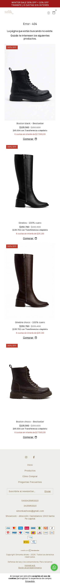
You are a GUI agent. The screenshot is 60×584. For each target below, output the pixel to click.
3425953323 (30, 505)
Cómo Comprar (30, 476)
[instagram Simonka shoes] (26, 457)
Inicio (30, 465)
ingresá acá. (30, 565)
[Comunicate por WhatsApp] (54, 567)
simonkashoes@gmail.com (30, 511)
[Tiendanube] (30, 550)
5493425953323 (30, 500)
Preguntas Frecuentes (30, 482)
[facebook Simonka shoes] (34, 457)
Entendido (30, 581)
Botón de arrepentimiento (30, 568)
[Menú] (49, 13)
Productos (30, 470)
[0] (53, 13)
